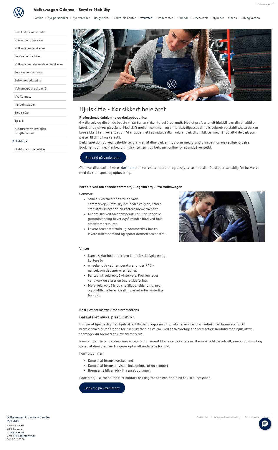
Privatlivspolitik (252, 417)
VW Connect (23, 96)
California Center (125, 18)
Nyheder (218, 18)
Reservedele (200, 18)
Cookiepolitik (202, 417)
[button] (265, 424)
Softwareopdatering (28, 80)
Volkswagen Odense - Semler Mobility (72, 9)
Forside (38, 18)
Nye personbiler (58, 18)
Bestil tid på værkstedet (30, 32)
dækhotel (128, 167)
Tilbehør (182, 18)
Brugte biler (101, 18)
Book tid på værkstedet (103, 157)
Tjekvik (19, 120)
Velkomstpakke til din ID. (31, 88)
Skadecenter (165, 18)
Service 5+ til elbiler (27, 56)
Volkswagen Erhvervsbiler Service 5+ (39, 64)
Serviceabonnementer (29, 72)
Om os (232, 18)
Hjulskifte (21, 141)
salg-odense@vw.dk (25, 435)
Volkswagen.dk (266, 4)
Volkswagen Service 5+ (30, 48)
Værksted (146, 18)
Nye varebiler (81, 18)
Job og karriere (251, 18)
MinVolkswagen (25, 104)
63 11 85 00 (17, 432)
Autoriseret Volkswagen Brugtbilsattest (30, 131)
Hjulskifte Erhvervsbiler (30, 149)
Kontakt (267, 417)
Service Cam (22, 112)
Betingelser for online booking (226, 417)
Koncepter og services (29, 40)
